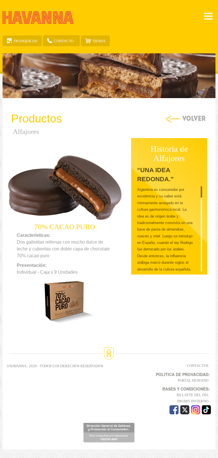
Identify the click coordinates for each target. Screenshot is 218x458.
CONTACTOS (197, 366)
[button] (12, 236)
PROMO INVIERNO (192, 401)
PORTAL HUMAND (193, 380)
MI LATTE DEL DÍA (192, 395)
